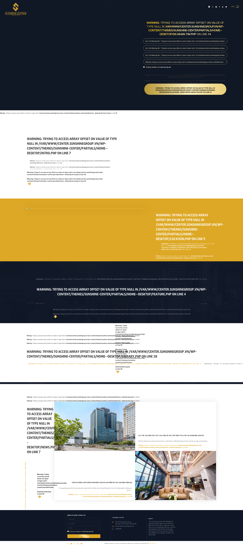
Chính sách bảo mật (165, 67)
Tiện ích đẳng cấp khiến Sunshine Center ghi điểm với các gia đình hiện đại (102, 482)
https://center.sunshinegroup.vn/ (124, 526)
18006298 (118, 529)
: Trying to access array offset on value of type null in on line (185, 90)
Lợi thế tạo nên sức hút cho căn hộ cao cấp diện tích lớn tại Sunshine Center (171, 435)
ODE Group (152, 543)
